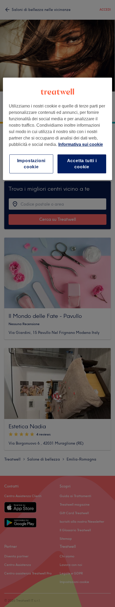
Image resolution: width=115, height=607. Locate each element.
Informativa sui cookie (80, 144)
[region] (57, 129)
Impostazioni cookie (31, 163)
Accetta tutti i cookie (82, 163)
